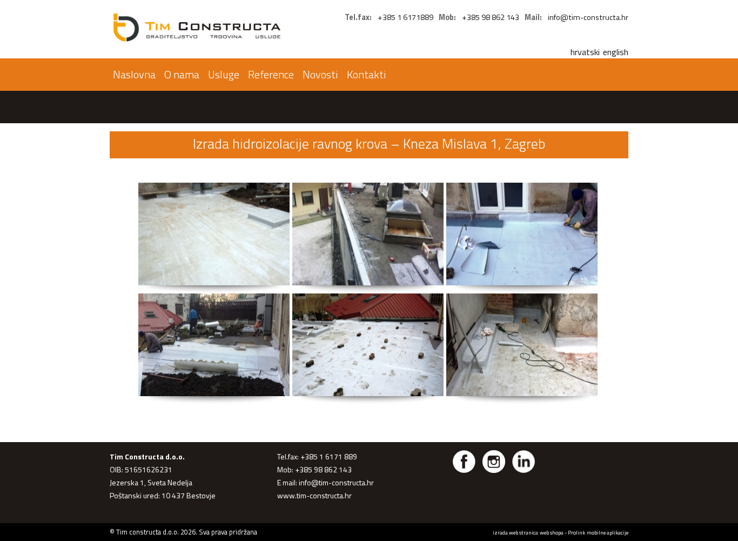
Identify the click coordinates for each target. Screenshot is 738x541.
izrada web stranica (515, 532)
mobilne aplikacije (607, 532)
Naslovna (134, 74)
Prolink (576, 532)
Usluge (223, 74)
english (615, 51)
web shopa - (554, 532)
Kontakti (366, 74)
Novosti (320, 74)
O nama (181, 74)
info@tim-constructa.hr (588, 17)
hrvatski (585, 51)
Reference (271, 74)
